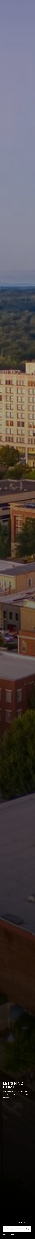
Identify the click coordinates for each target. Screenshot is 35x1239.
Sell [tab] (12, 1222)
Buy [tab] (5, 1222)
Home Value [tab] (23, 1222)
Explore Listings (9, 1235)
